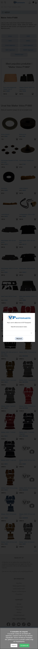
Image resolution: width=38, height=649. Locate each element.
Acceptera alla (24, 645)
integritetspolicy (19, 641)
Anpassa (14, 645)
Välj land (19, 338)
